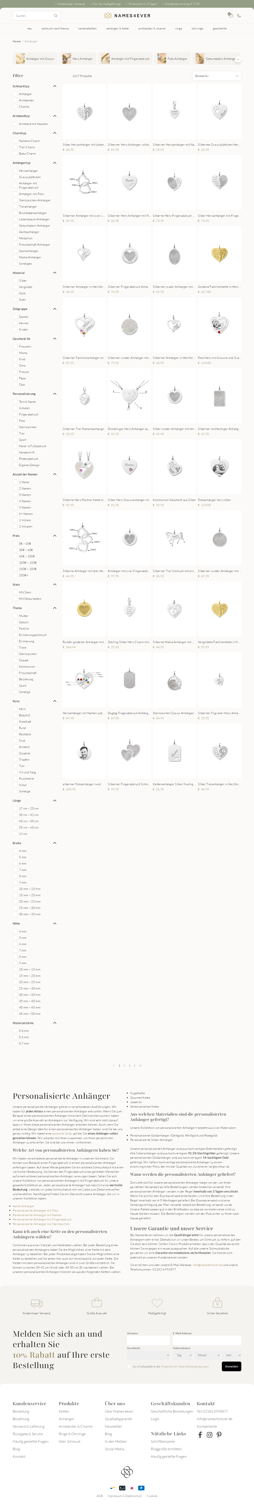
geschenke (220, 28)
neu (29, 28)
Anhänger (66, 1419)
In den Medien (116, 1441)
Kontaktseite (207, 1426)
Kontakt (19, 1456)
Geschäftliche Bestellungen (172, 1411)
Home (17, 41)
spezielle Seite (62, 1133)
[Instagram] (209, 1435)
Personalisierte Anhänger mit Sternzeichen (41, 1224)
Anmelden (231, 1366)
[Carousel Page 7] (95, 774)
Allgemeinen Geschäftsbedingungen (185, 1366)
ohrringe (197, 28)
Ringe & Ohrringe (72, 1434)
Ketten (64, 1411)
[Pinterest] (219, 1435)
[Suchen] (55, 15)
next (99, 111)
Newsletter (113, 1426)
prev (69, 111)
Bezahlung (21, 1419)
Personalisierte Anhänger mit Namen (37, 1215)
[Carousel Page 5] (91, 135)
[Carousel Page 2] (80, 135)
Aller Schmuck (70, 1441)
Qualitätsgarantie (118, 1419)
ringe (178, 28)
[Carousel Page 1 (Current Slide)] (76, 135)
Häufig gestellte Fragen (31, 1441)
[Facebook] (200, 1435)
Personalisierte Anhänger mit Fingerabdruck (42, 1219)
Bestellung (21, 1411)
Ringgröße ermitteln (166, 1449)
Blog (16, 1449)
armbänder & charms (151, 28)
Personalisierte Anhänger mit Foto (35, 1210)
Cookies (152, 1496)
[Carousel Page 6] (229, 135)
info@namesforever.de (207, 1265)
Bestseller (202, 76)
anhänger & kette (117, 28)
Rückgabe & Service (28, 1434)
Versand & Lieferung (28, 1426)
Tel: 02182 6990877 (212, 1411)
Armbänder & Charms (76, 1426)
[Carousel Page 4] (88, 135)
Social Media (114, 1449)
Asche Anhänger (23, 1206)
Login (155, 1419)
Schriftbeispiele (163, 1441)
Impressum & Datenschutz (125, 1496)
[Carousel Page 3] (84, 135)
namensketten (87, 28)
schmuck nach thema (55, 28)
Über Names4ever (119, 1411)
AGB (100, 1496)
